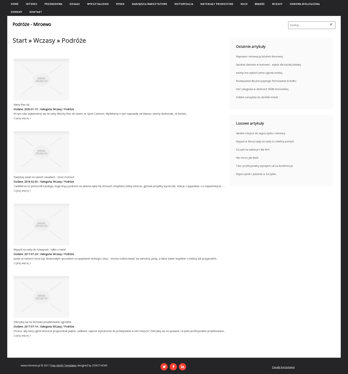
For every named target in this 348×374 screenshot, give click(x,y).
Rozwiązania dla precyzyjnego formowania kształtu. (266, 81)
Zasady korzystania (283, 367)
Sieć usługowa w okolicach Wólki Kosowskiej (262, 89)
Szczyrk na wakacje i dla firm (253, 149)
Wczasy (44, 40)
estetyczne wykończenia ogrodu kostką (259, 72)
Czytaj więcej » (22, 118)
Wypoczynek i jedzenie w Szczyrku (256, 174)
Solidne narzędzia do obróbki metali (257, 97)
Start (20, 40)
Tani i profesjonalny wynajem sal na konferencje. (264, 166)
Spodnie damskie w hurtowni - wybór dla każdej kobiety (268, 64)
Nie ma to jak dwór (247, 157)
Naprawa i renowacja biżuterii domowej (259, 56)
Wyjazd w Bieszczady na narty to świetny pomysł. (265, 141)
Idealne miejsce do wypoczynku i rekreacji (260, 133)
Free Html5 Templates (63, 365)
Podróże (74, 40)
